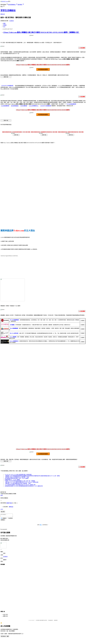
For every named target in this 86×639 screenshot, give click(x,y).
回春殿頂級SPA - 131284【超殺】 (12, 479)
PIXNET (32, 620)
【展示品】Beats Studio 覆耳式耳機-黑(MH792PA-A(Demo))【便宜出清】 (22, 482)
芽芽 (2, 495)
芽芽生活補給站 (8, 10)
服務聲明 (56, 620)
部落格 (4, 25)
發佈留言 (3, 519)
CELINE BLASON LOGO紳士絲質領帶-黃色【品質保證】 (18, 474)
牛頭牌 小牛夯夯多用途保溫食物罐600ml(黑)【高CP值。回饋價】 (20, 481)
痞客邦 (8, 503)
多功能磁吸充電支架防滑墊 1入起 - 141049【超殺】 (17, 478)
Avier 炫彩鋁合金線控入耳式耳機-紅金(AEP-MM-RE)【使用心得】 (20, 484)
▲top (2, 509)
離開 (8, 636)
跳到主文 (3, 14)
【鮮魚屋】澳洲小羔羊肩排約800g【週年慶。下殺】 (17, 477)
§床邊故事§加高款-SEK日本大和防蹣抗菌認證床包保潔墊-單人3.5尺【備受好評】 (24, 486)
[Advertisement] (43, 587)
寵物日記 (11, 506)
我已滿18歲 (3, 636)
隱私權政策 (50, 620)
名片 (4, 26)
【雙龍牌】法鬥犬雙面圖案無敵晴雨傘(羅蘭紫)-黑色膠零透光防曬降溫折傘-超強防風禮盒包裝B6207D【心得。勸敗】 (32, 475)
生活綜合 (11, 20)
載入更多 (3, 511)
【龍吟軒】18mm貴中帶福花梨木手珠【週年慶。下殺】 (18, 483)
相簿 (4, 23)
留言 (11, 503)
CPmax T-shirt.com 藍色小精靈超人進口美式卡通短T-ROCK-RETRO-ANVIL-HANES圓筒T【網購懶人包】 (41, 32)
